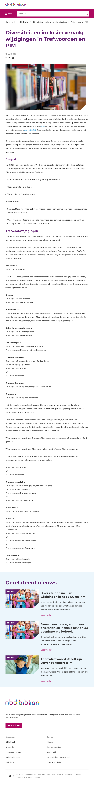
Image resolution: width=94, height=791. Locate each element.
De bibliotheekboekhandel (58, 757)
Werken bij (51, 752)
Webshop (10, 762)
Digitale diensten (13, 757)
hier (43, 126)
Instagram (13, 776)
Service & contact (54, 747)
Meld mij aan (14, 725)
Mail (16, 59)
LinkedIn (13, 59)
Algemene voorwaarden (35, 774)
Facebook (6, 59)
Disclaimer (68, 774)
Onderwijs (10, 747)
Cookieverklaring (54, 774)
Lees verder (46, 615)
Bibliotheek (10, 742)
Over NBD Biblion (54, 762)
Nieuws (50, 742)
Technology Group (13, 752)
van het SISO (30, 130)
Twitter (9, 59)
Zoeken (86, 14)
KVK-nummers (34, 777)
